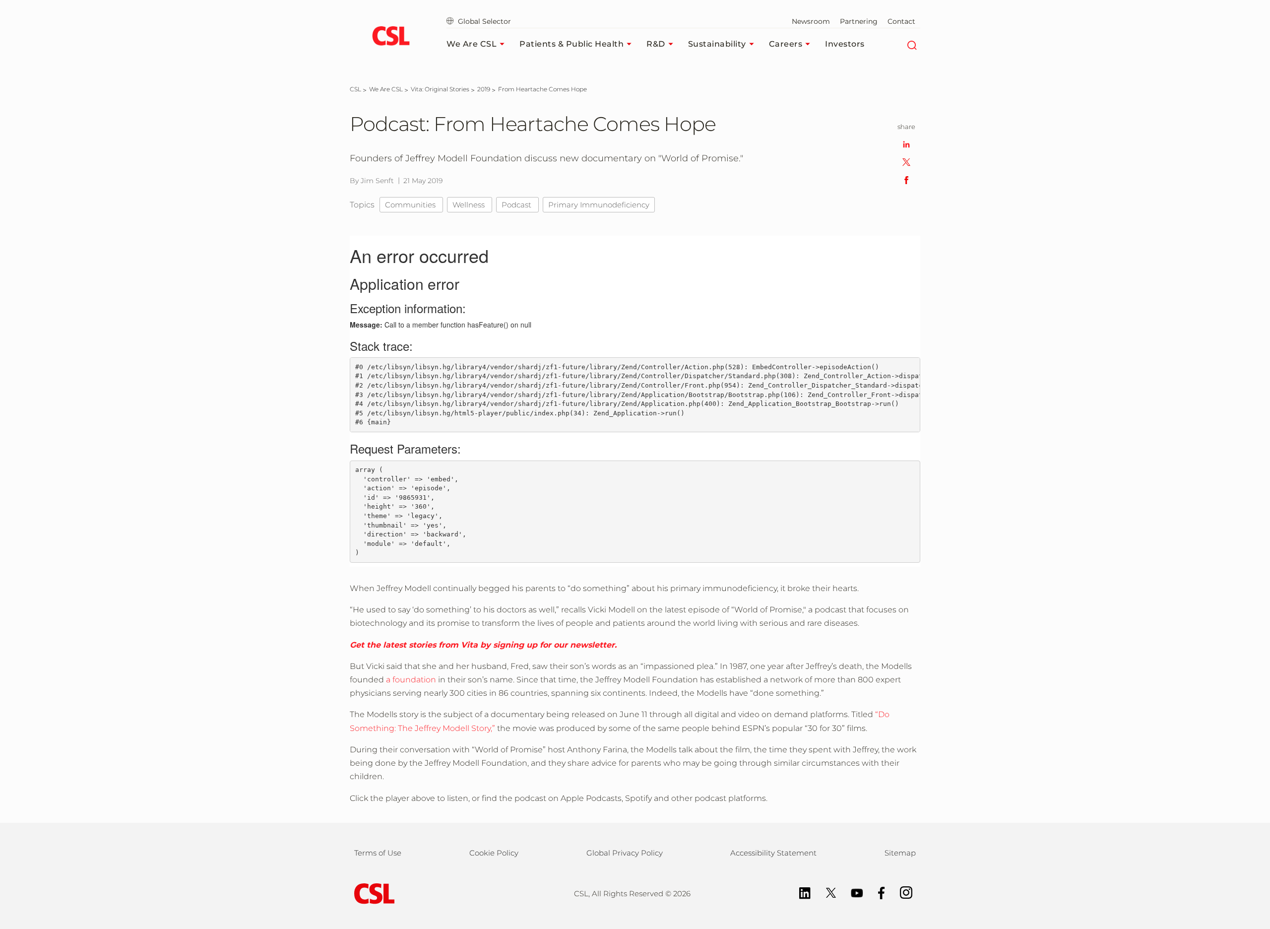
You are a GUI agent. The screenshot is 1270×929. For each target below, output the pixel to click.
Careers (786, 44)
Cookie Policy (493, 853)
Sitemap (900, 853)
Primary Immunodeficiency (598, 204)
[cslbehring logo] (391, 37)
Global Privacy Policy (624, 853)
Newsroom (811, 21)
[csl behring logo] (372, 893)
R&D (655, 44)
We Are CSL (471, 44)
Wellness (469, 204)
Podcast (517, 204)
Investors (845, 44)
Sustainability (717, 44)
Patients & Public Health (571, 44)
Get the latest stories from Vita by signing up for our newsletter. (483, 645)
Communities (411, 204)
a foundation (411, 679)
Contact (901, 21)
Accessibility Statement (773, 853)
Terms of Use (377, 853)
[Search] (911, 44)
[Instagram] (901, 892)
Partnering (859, 21)
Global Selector (483, 21)
